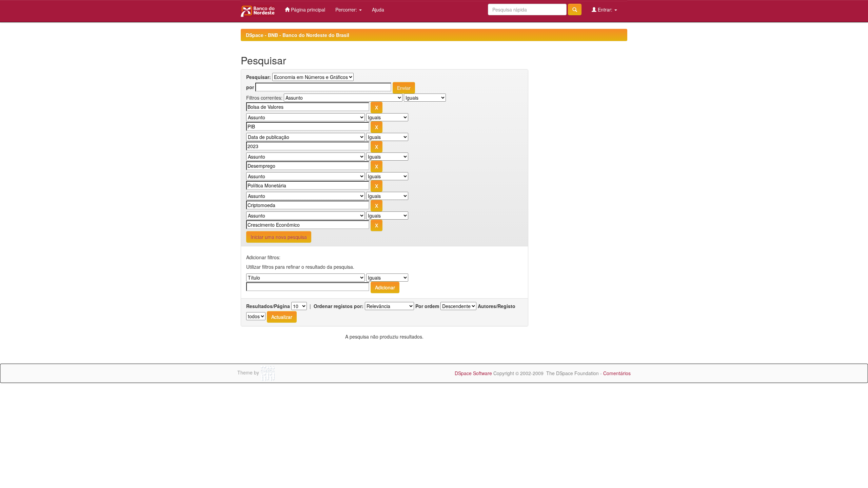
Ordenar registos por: (338, 306)
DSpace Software (473, 373)
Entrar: (605, 9)
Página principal (307, 9)
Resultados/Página (268, 306)
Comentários (617, 373)
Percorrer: (346, 9)
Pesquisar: (258, 77)
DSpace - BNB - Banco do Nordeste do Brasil (297, 35)
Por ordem (427, 306)
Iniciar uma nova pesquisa (279, 236)
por (250, 87)
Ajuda (378, 9)
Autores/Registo (496, 306)
